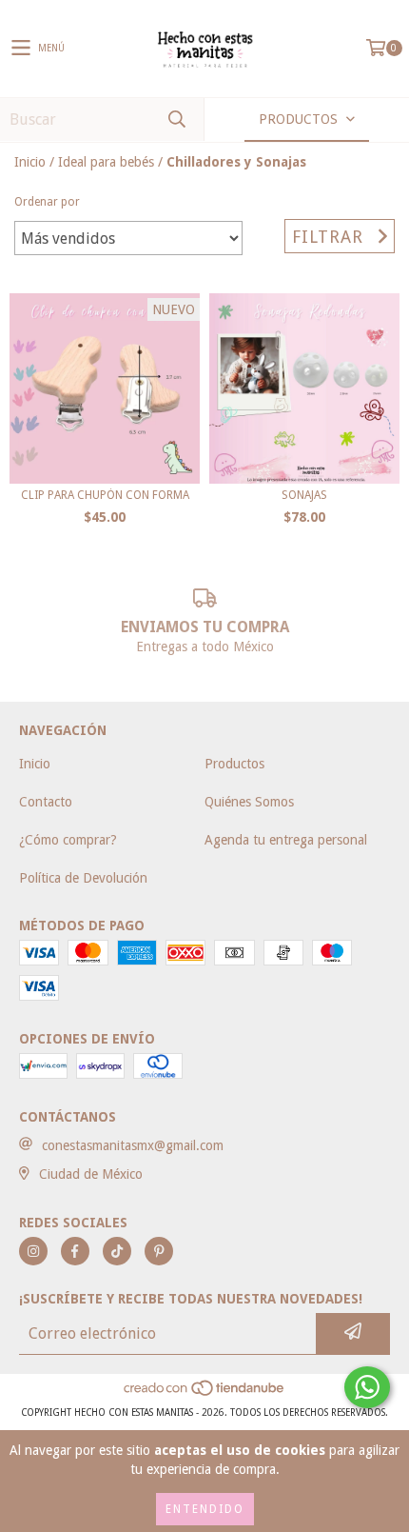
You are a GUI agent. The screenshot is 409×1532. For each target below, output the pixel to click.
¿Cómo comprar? (68, 839)
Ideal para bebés (106, 161)
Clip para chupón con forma (105, 495)
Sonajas (304, 495)
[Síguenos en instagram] (33, 1251)
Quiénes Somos (249, 801)
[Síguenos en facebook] (75, 1251)
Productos (234, 763)
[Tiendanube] (205, 1393)
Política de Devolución (83, 877)
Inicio (30, 161)
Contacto (45, 801)
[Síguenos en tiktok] (117, 1251)
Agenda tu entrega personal (285, 839)
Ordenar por (47, 202)
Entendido (205, 1509)
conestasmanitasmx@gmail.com (133, 1145)
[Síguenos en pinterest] (159, 1251)
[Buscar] (176, 119)
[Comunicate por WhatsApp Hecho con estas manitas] (367, 1387)
